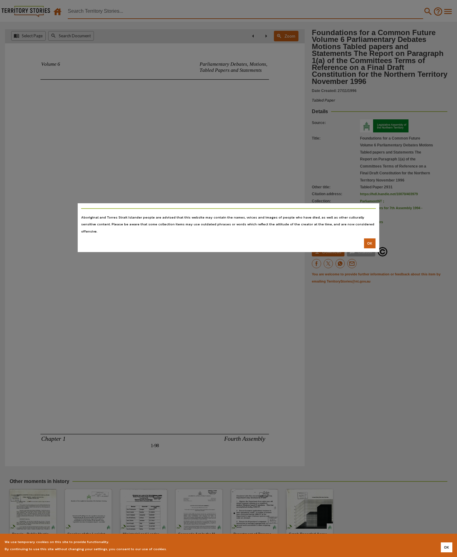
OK (369, 243)
